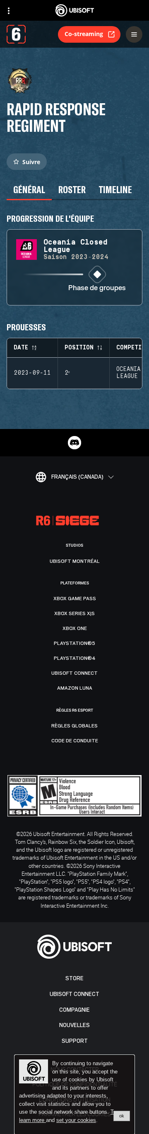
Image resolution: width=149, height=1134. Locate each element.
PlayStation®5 (74, 643)
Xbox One (74, 628)
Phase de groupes (97, 288)
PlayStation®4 (75, 658)
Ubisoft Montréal (75, 561)
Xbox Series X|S (74, 613)
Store (74, 978)
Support (75, 1041)
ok (121, 1115)
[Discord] (74, 442)
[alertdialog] (74, 1094)
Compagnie (74, 1010)
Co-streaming (84, 34)
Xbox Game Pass (74, 598)
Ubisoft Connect (74, 994)
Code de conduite (74, 741)
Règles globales (74, 726)
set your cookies (76, 1120)
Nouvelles (74, 1025)
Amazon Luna (74, 688)
